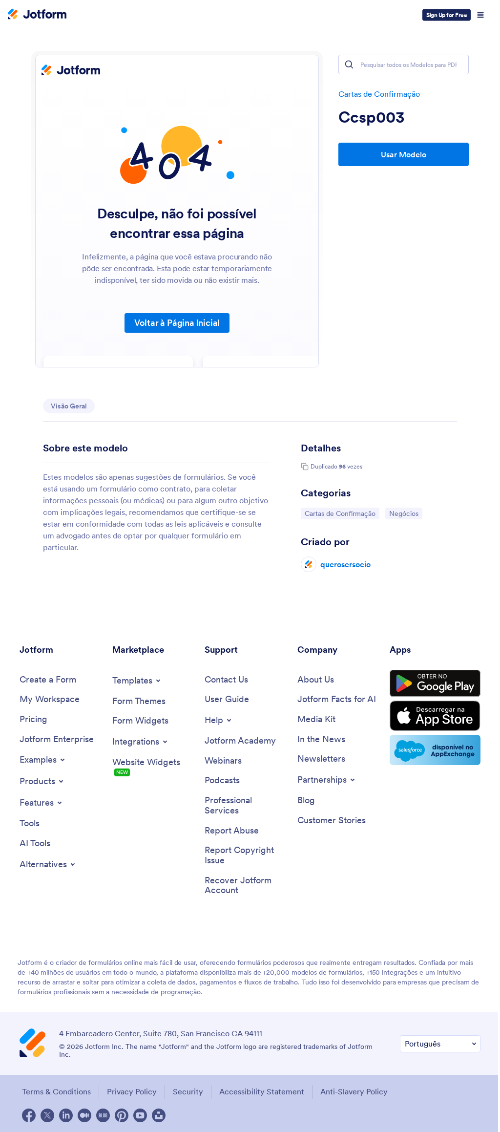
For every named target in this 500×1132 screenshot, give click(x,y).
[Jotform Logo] (37, 15)
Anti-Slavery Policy (354, 1091)
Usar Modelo (403, 154)
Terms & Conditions (56, 1091)
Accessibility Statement (261, 1091)
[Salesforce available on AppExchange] (435, 750)
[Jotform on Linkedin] (66, 1115)
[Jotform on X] (47, 1115)
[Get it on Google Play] (435, 683)
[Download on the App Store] (435, 716)
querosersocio (345, 564)
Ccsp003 (371, 117)
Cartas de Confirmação (379, 94)
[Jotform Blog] (103, 1115)
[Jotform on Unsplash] (159, 1115)
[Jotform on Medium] (84, 1115)
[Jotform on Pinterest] (121, 1115)
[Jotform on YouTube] (140, 1115)
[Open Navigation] (480, 15)
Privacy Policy (132, 1091)
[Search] (349, 64)
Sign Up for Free (446, 15)
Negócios (405, 513)
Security (188, 1091)
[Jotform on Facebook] (29, 1115)
